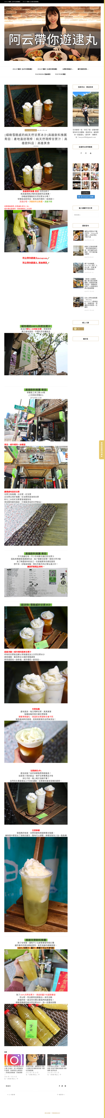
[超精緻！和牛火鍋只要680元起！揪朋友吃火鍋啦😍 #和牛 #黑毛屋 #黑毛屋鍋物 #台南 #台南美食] (86, 176)
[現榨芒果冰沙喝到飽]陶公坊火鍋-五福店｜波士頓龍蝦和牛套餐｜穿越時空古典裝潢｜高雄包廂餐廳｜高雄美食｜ (14, 1070)
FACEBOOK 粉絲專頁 (43, 74)
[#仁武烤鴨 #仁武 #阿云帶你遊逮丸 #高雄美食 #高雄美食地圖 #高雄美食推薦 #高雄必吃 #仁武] (95, 176)
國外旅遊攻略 (82, 69)
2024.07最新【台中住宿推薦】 (12, 1)
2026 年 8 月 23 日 (89, 240)
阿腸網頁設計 (56, 1113)
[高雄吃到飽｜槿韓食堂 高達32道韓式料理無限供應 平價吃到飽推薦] (35, 1059)
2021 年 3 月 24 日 (42, 130)
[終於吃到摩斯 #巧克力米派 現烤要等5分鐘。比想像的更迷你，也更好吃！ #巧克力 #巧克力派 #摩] (95, 185)
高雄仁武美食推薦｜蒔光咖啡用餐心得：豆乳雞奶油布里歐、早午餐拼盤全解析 (90, 250)
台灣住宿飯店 (67, 69)
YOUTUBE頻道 (60, 74)
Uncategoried (31, 130)
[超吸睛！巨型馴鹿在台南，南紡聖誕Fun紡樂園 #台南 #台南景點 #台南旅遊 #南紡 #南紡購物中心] (95, 167)
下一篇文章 (60, 1094)
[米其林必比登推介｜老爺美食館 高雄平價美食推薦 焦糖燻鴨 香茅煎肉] (57, 1059)
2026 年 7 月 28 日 (89, 291)
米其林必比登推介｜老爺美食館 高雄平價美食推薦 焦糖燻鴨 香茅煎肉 (57, 1068)
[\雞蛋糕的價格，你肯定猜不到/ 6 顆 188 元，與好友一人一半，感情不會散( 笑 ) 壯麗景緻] (77, 167)
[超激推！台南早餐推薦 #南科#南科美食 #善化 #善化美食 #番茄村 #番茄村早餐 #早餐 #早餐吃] (86, 167)
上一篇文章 (12, 1094)
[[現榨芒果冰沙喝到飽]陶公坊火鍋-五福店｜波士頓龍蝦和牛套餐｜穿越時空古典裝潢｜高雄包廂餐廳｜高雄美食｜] (14, 1059)
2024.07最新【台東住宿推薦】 (31, 1)
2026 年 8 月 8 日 (89, 257)
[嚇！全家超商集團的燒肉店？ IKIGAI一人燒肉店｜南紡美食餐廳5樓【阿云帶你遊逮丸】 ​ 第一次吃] (77, 185)
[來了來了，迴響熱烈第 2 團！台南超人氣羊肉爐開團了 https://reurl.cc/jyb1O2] (77, 176)
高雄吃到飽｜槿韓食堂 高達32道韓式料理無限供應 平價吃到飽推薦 (35, 1068)
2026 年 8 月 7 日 (89, 272)
